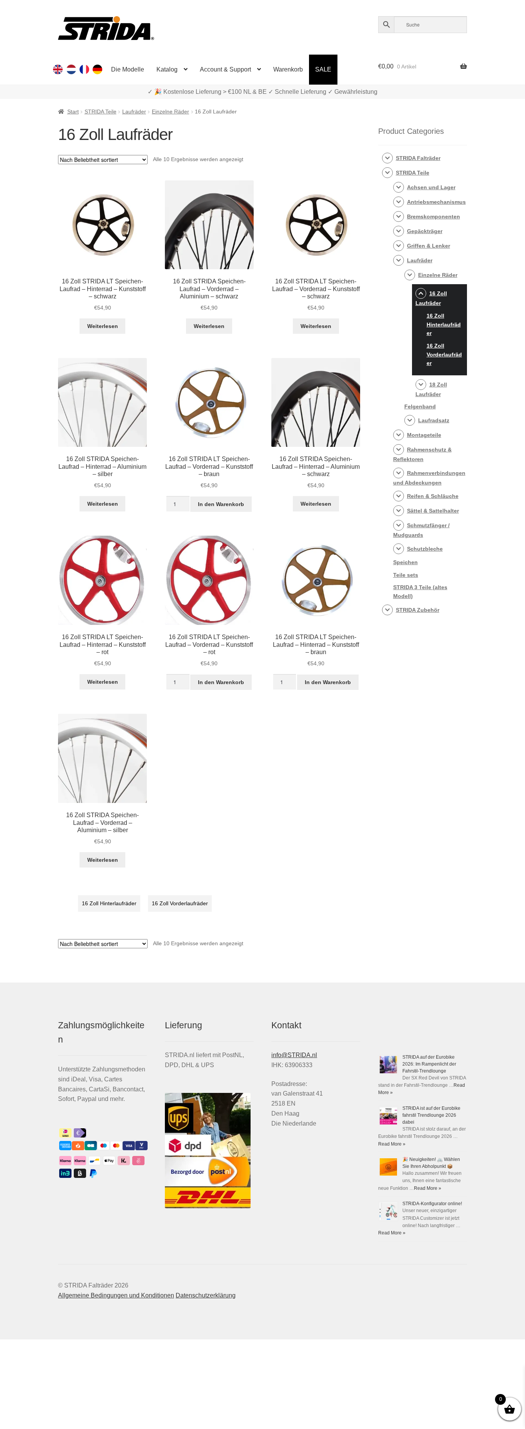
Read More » (391, 1144)
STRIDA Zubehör (417, 610)
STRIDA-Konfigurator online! (432, 1203)
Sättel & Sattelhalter (433, 511)
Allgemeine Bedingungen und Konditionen (116, 1295)
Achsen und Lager (431, 187)
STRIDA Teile (100, 111)
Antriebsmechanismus (436, 202)
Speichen (405, 562)
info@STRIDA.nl (294, 1055)
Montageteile (424, 435)
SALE (323, 69)
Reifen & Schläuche (433, 496)
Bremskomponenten (433, 216)
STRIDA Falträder (418, 158)
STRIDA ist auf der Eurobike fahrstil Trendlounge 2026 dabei (431, 1115)
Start (73, 111)
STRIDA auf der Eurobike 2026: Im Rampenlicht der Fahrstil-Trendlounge (429, 1064)
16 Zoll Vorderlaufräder (180, 903)
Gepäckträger (424, 231)
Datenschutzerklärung (206, 1295)
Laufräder (134, 111)
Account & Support (225, 69)
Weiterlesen (102, 326)
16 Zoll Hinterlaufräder (109, 903)
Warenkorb (288, 69)
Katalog (167, 69)
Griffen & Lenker (428, 246)
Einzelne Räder (170, 111)
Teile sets (405, 575)
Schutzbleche (425, 549)
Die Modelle (127, 69)
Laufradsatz (433, 420)
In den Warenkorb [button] (221, 504)
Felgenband (420, 406)
